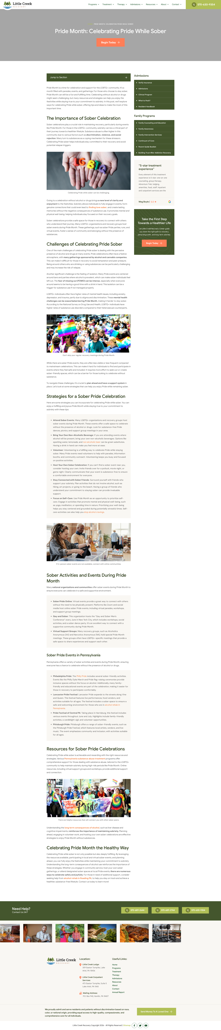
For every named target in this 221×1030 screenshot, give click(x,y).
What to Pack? (144, 101)
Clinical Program (145, 95)
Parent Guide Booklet (147, 147)
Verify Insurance (145, 83)
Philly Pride (82, 676)
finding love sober (98, 207)
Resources (150, 4)
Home (90, 24)
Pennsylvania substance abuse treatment (84, 758)
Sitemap (127, 1025)
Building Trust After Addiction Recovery (154, 153)
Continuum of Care (146, 141)
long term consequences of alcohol (82, 827)
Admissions (135, 4)
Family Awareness (145, 129)
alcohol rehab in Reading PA (78, 878)
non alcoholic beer (91, 442)
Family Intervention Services (150, 135)
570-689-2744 (168, 910)
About (163, 4)
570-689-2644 (137, 910)
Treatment (107, 4)
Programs (92, 4)
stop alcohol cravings (94, 512)
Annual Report (118, 992)
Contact (175, 4)
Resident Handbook (146, 107)
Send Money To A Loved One (154, 1011)
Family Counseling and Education (152, 123)
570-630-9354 (206, 4)
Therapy (121, 4)
